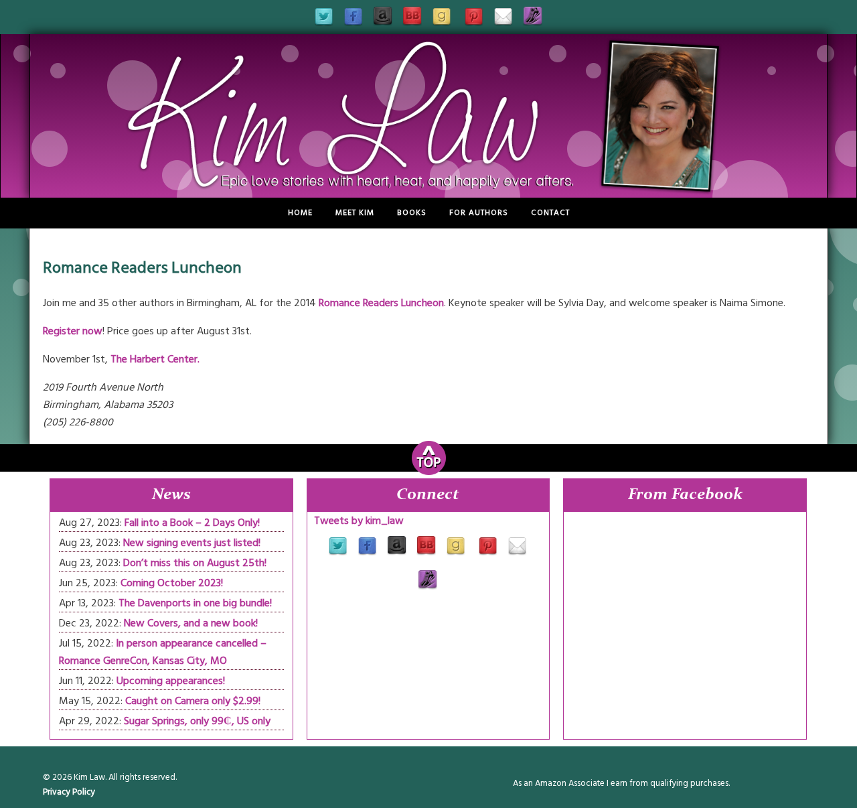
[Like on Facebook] (353, 25)
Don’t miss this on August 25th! (194, 562)
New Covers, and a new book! (191, 623)
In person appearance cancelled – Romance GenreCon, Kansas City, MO (162, 651)
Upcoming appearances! (170, 680)
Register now (72, 331)
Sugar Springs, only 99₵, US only (197, 721)
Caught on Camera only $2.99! (192, 701)
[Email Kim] (503, 25)
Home (300, 212)
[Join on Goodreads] (441, 25)
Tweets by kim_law (359, 520)
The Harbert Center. (155, 359)
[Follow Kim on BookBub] (412, 25)
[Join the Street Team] (533, 25)
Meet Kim (354, 212)
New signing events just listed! (191, 542)
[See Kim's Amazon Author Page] (383, 25)
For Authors (478, 212)
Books (411, 212)
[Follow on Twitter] (324, 25)
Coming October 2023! (172, 583)
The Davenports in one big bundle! (195, 603)
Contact (550, 212)
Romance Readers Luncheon (381, 303)
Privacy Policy (69, 792)
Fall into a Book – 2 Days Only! (192, 522)
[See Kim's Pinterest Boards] (474, 25)
